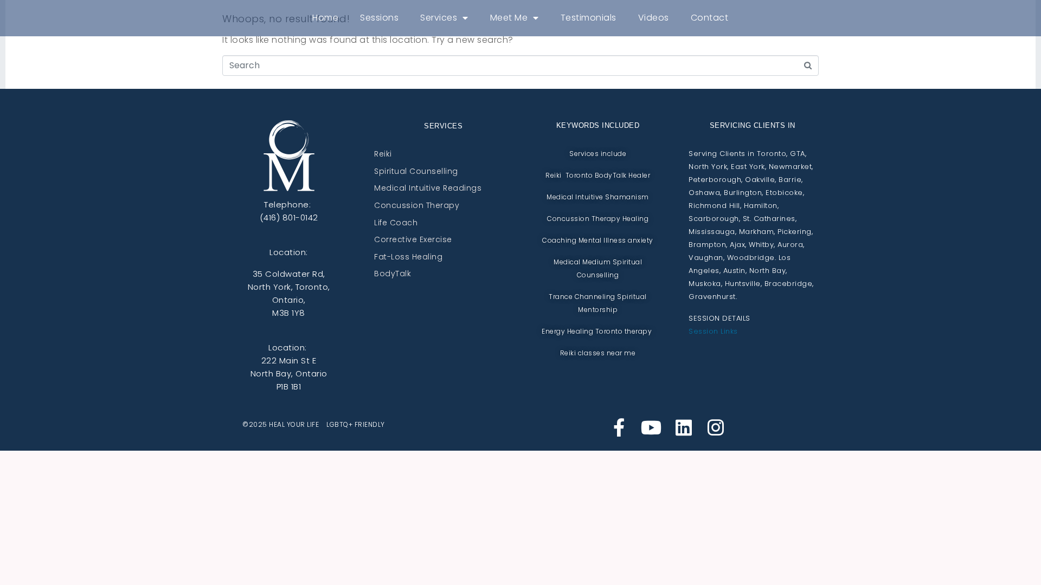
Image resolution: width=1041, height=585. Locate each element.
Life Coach (395, 223)
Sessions (379, 17)
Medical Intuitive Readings (427, 188)
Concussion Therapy (416, 205)
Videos (653, 17)
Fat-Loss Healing (408, 257)
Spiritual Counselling (416, 171)
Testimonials (588, 17)
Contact (710, 17)
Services (438, 17)
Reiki (383, 154)
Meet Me (509, 17)
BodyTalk (392, 274)
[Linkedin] (683, 427)
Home (325, 17)
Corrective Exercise (413, 240)
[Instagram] (715, 427)
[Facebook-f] (619, 427)
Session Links (713, 331)
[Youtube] (651, 427)
